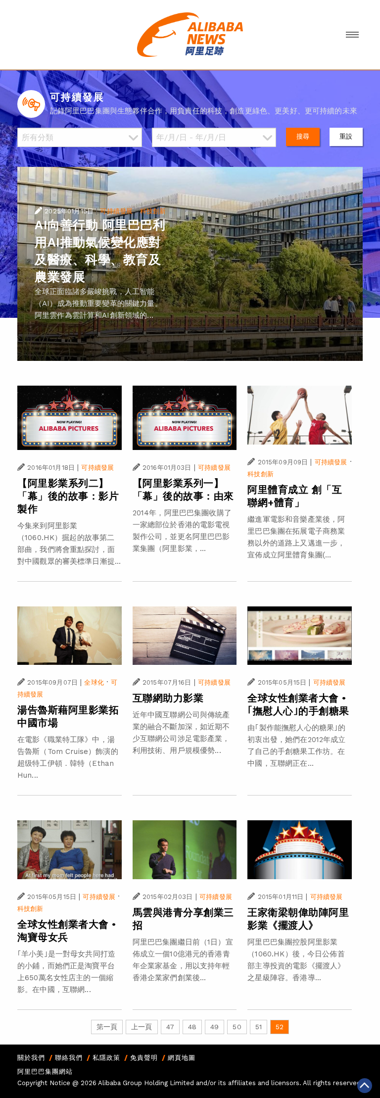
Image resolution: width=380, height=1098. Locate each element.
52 (280, 1027)
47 (170, 1027)
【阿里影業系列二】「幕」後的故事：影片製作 (68, 496)
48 (192, 1027)
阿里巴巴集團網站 (45, 1071)
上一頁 (141, 1027)
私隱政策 (106, 1057)
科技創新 (153, 211)
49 (214, 1027)
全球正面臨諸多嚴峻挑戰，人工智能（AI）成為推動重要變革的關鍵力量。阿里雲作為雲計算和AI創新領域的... (98, 303)
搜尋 (302, 136)
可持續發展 (116, 211)
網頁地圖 (181, 1057)
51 (258, 1027)
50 (237, 1027)
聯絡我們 (69, 1057)
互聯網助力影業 (168, 698)
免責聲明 (144, 1057)
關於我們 (31, 1057)
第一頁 (106, 1027)
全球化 (93, 682)
